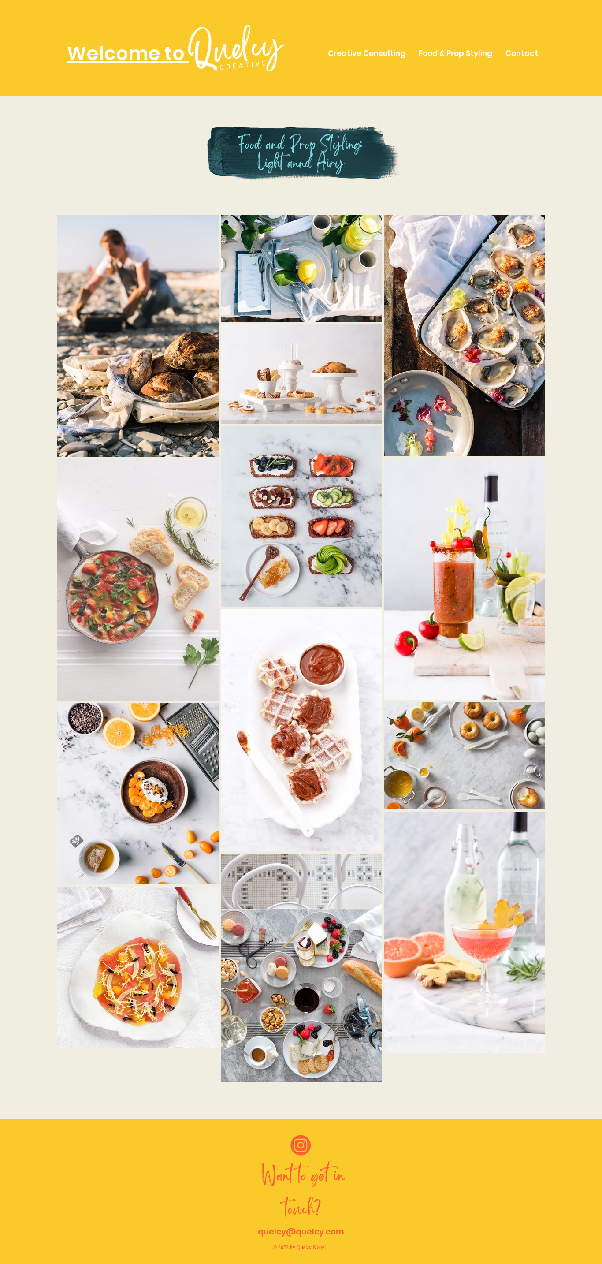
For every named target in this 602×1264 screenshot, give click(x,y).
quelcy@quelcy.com (301, 1231)
